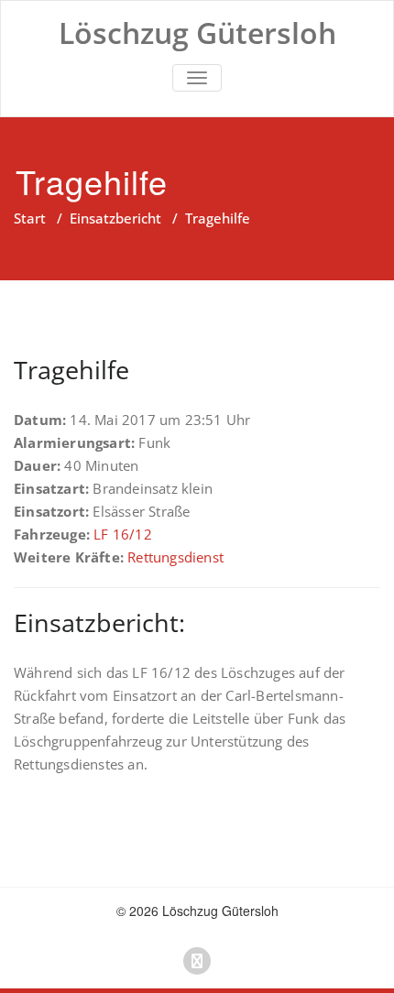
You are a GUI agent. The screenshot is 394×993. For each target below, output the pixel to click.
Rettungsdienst (175, 557)
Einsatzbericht (115, 218)
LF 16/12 (122, 534)
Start (30, 218)
